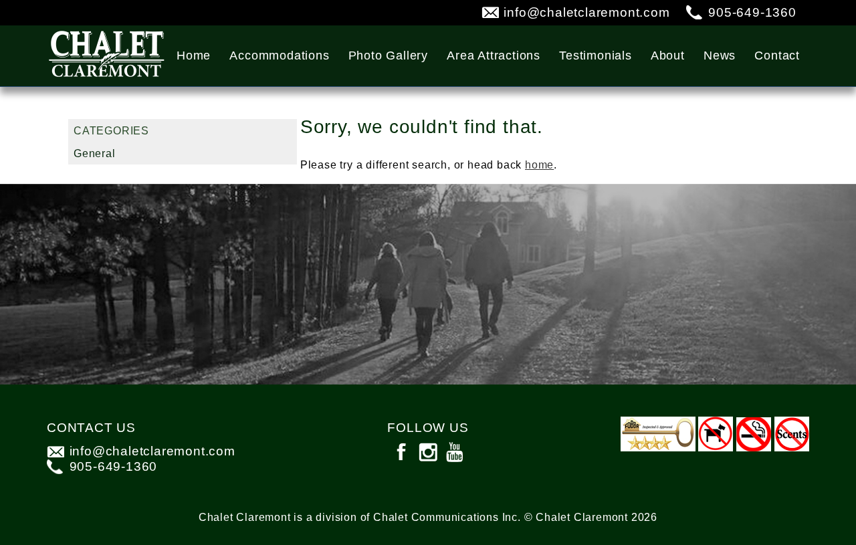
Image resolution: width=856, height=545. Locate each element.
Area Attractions (493, 55)
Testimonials (595, 55)
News (720, 55)
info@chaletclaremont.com (586, 12)
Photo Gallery (388, 55)
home (539, 165)
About (668, 55)
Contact (777, 55)
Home (194, 55)
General (95, 153)
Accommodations (279, 55)
